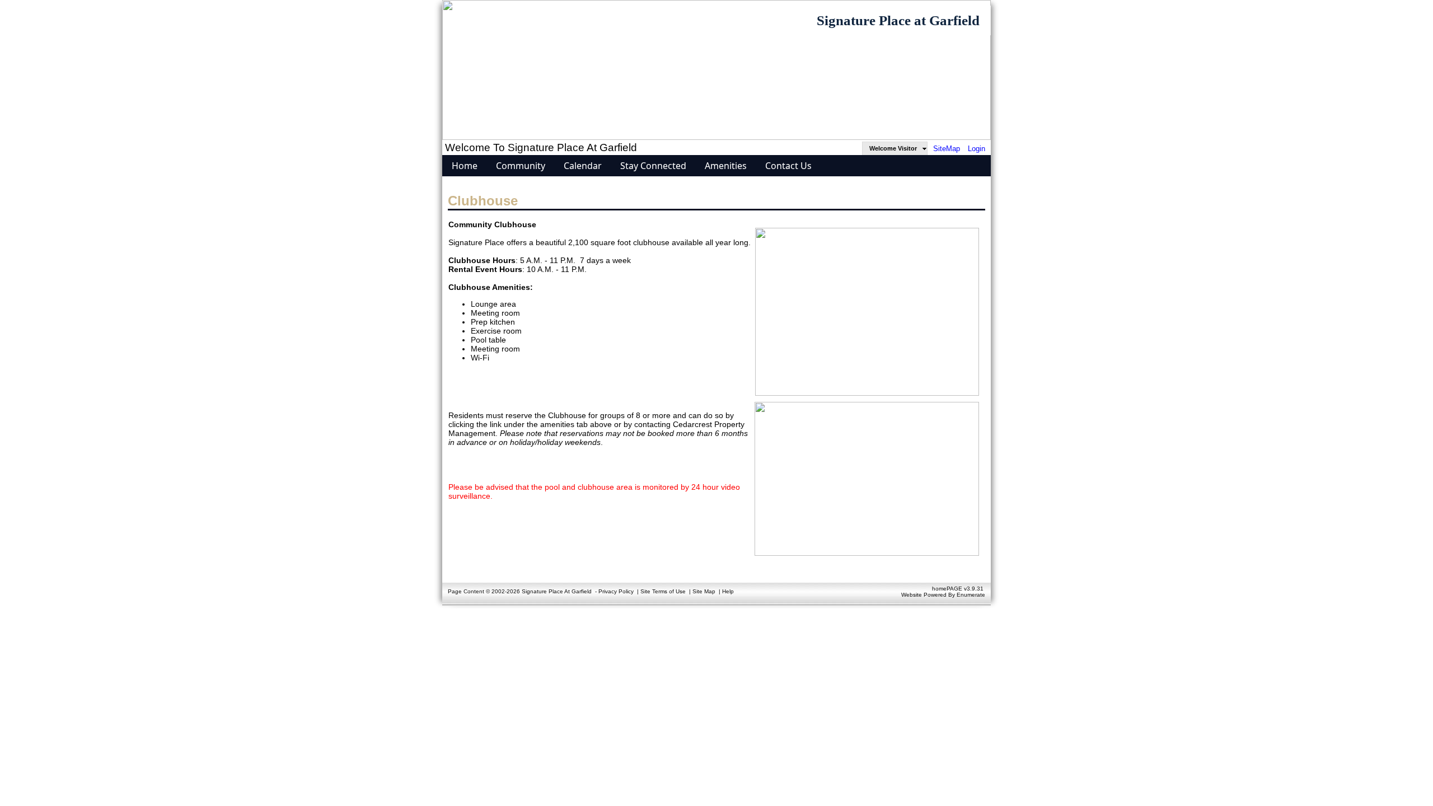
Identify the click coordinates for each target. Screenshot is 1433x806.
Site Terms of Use (663, 591)
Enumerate (971, 595)
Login (976, 148)
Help (728, 591)
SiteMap (946, 148)
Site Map (703, 591)
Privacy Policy (616, 591)
